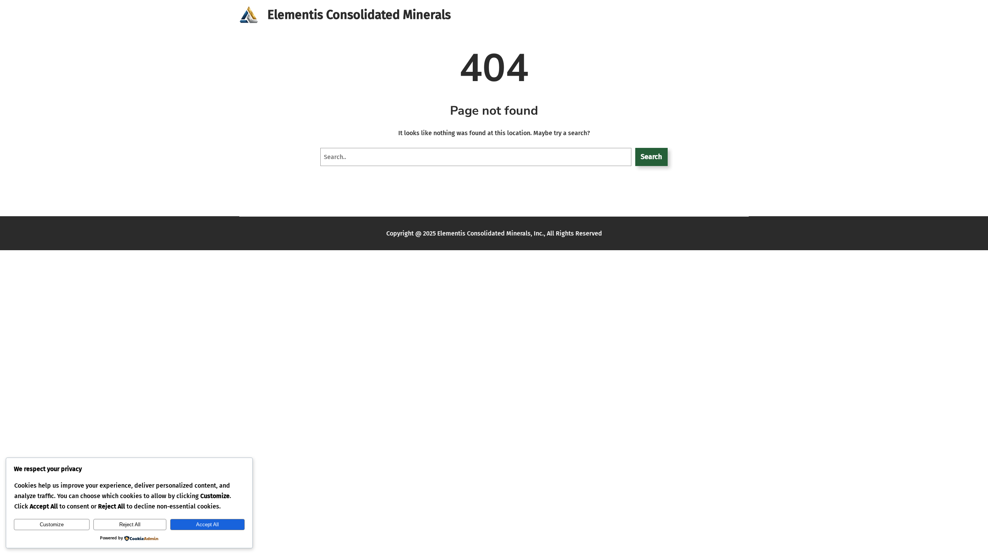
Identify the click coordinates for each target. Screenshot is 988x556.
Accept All (207, 524)
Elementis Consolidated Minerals (359, 14)
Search (651, 157)
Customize (52, 524)
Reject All (129, 524)
